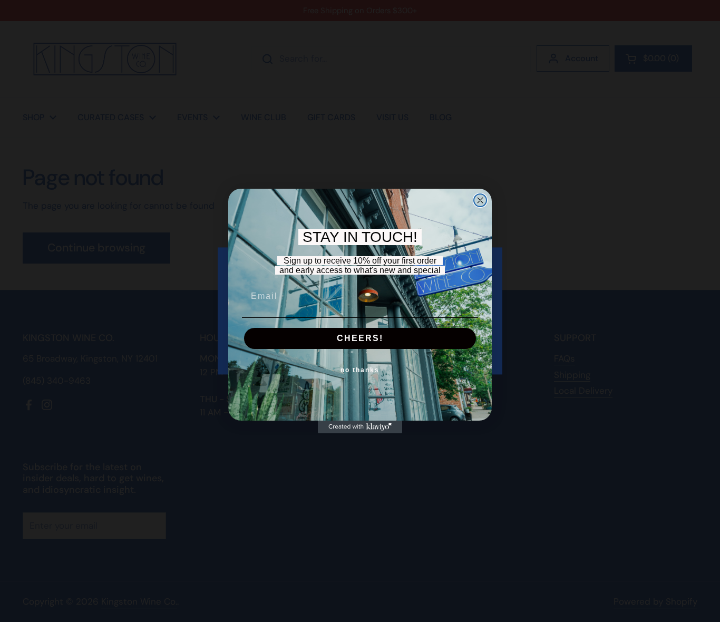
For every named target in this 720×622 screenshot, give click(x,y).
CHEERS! (360, 338)
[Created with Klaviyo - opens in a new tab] (360, 427)
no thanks (360, 370)
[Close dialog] (480, 200)
